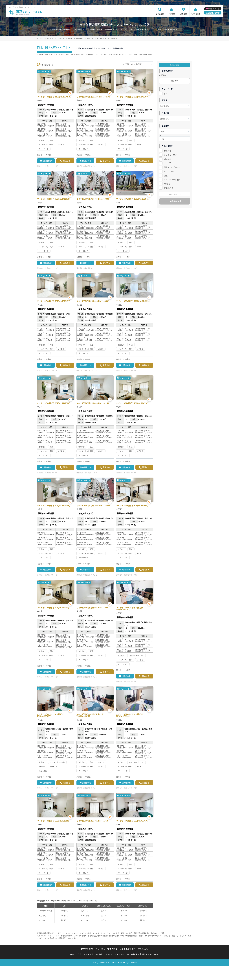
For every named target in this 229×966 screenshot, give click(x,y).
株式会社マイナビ (51, 166)
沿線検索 (171, 14)
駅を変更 (174, 81)
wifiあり (167, 183)
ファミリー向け (170, 155)
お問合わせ (47, 160)
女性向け (167, 150)
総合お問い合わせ (213, 12)
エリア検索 (160, 14)
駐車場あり (168, 187)
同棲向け (167, 159)
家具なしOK (169, 171)
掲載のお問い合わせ (150, 954)
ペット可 (167, 163)
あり (165, 93)
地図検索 (183, 14)
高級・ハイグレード (172, 167)
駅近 (166, 175)
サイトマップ (87, 954)
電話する (66, 160)
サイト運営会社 (133, 954)
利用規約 (99, 954)
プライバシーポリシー (114, 954)
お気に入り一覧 (213, 9)
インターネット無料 (172, 179)
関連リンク (75, 954)
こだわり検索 (195, 14)
